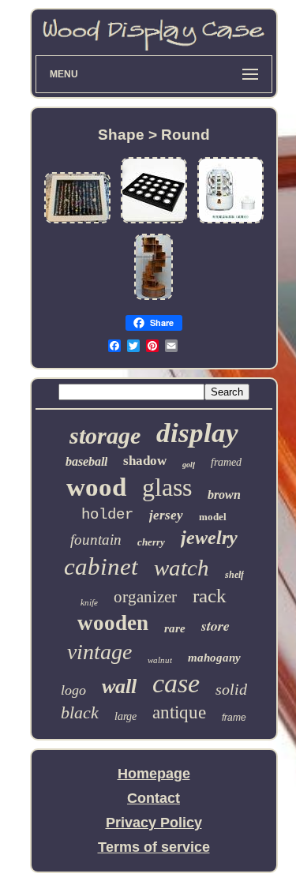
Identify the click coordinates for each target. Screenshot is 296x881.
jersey (166, 515)
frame (234, 717)
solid (231, 689)
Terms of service (154, 847)
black (80, 712)
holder (107, 514)
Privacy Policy (154, 822)
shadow (145, 460)
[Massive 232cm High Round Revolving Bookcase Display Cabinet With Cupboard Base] (153, 298)
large (125, 716)
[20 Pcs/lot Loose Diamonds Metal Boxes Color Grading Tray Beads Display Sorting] (154, 222)
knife (89, 602)
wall (119, 686)
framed (226, 462)
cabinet (101, 566)
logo (73, 690)
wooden (112, 623)
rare (174, 628)
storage (105, 435)
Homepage (154, 774)
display (197, 433)
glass (167, 487)
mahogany (214, 657)
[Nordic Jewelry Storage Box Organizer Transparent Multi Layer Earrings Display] (230, 222)
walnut (160, 660)
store (215, 625)
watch (181, 567)
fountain (96, 539)
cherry (151, 542)
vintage (99, 651)
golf (188, 464)
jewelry (209, 537)
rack (210, 595)
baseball (86, 461)
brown (224, 494)
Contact (153, 798)
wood (96, 487)
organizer (145, 596)
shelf (234, 574)
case (176, 683)
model (213, 517)
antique (179, 712)
